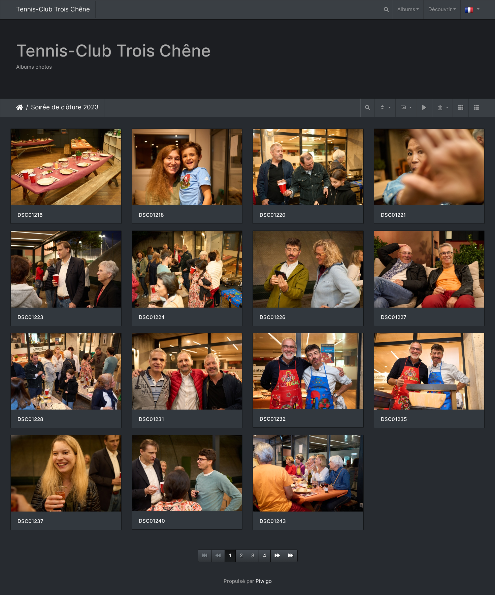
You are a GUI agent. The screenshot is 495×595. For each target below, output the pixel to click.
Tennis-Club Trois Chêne (53, 9)
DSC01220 (273, 215)
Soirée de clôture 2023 (65, 107)
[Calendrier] (442, 108)
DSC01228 (30, 419)
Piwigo (264, 581)
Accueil (19, 107)
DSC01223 (30, 317)
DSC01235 (394, 419)
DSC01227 (393, 317)
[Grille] (460, 108)
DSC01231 (151, 419)
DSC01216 (30, 215)
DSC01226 (273, 317)
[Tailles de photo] (406, 108)
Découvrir (440, 9)
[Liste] (476, 108)
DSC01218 (151, 215)
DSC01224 (152, 317)
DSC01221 (393, 215)
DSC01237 (30, 521)
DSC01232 (273, 419)
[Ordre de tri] (385, 108)
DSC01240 (152, 521)
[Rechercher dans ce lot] (367, 108)
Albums (406, 9)
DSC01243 (273, 521)
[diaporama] (424, 108)
